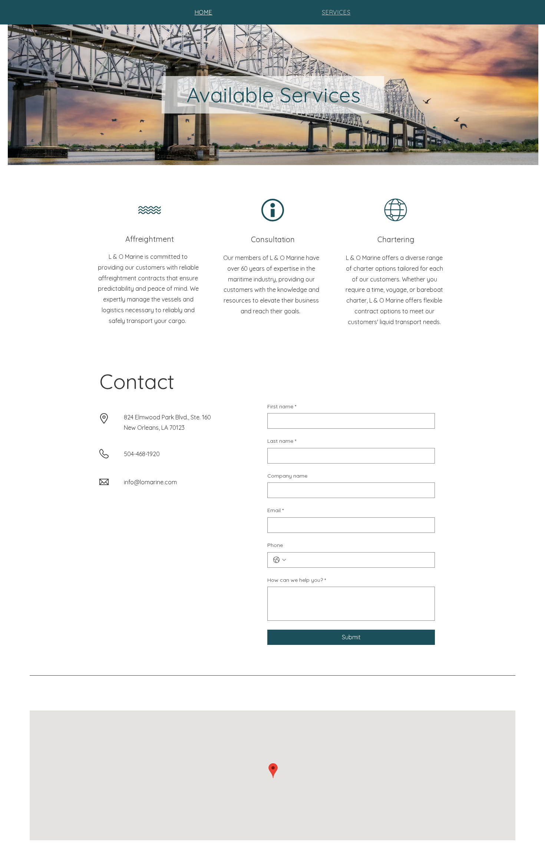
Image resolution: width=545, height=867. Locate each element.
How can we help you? (296, 580)
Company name (287, 475)
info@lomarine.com (150, 482)
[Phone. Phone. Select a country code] (279, 560)
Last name (281, 441)
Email (275, 510)
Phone (275, 545)
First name (281, 406)
